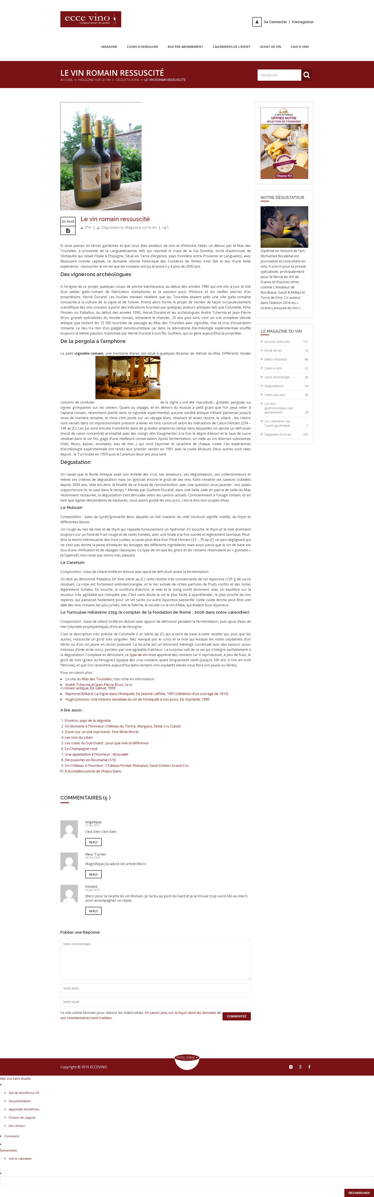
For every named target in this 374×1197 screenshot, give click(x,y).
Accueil (66, 80)
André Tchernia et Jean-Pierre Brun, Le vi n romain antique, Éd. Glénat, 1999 (96, 686)
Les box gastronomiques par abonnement (286, 408)
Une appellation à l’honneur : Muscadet (96, 754)
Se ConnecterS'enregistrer (289, 22)
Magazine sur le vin (94, 80)
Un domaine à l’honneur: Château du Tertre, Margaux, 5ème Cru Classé (123, 726)
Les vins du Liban (79, 737)
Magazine (109, 47)
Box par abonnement (185, 47)
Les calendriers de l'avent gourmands (286, 423)
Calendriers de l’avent (232, 47)
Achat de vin (270, 47)
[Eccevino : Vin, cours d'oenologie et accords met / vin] (90, 19)
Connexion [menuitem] (11, 1136)
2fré (87, 227)
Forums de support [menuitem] (22, 1117)
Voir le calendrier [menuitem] (20, 1159)
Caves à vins (286, 368)
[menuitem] (187, 1181)
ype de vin (139, 654)
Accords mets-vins (286, 341)
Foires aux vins (286, 395)
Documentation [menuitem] (20, 1101)
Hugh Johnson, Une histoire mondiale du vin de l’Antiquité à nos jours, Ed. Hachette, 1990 (137, 699)
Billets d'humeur (286, 359)
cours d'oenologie (286, 377)
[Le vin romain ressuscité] (101, 209)
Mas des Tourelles (97, 679)
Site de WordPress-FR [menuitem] (24, 1093)
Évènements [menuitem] (8, 1150)
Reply (93, 842)
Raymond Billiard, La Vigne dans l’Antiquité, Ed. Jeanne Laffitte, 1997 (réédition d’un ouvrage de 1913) (146, 693)
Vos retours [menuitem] (17, 1126)
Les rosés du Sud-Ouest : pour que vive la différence (106, 743)
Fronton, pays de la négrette (88, 720)
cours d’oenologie (142, 47)
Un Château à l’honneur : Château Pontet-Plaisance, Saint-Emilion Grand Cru (127, 765)
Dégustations (127, 80)
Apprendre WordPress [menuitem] (24, 1109)
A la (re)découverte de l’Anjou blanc (93, 771)
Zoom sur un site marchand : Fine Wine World (101, 731)
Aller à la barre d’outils (15, 1078)
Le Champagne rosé (81, 748)
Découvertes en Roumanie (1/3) (90, 760)
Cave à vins (300, 47)
